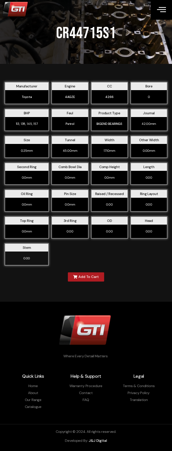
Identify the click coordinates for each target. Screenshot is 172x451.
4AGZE (70, 97)
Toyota (27, 97)
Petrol (70, 124)
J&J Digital (98, 440)
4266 (109, 97)
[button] (86, 277)
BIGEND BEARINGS (109, 124)
